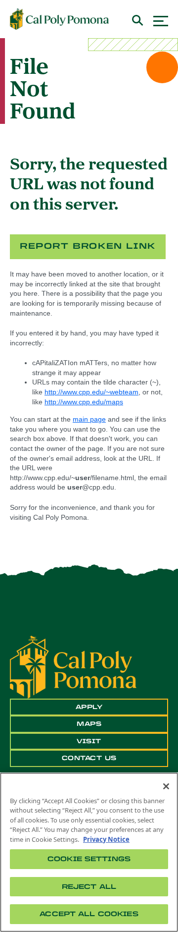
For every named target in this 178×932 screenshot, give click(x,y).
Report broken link (88, 246)
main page (89, 419)
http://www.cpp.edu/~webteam (91, 392)
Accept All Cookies (89, 914)
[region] (89, 852)
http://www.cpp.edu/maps (83, 402)
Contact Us (89, 758)
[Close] (166, 786)
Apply (89, 707)
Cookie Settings (89, 859)
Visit (89, 741)
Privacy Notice (106, 839)
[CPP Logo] (73, 666)
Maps (89, 723)
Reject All (89, 886)
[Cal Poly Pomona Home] (59, 19)
